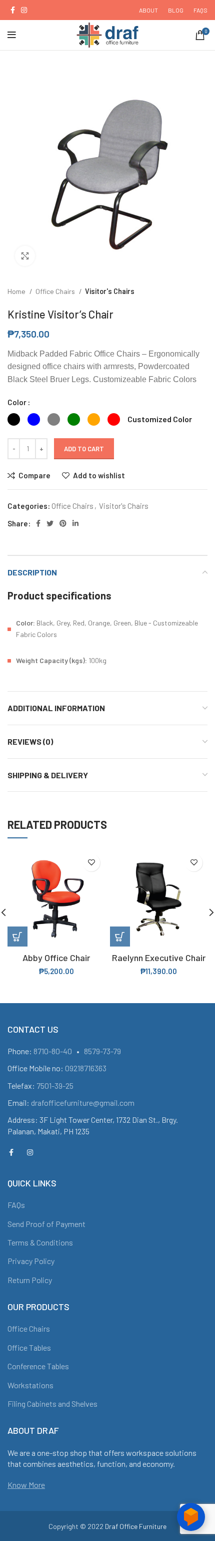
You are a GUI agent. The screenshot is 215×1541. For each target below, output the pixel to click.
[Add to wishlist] (91, 862)
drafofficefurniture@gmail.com (82, 1102)
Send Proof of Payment (47, 1223)
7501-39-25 (55, 1085)
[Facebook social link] (13, 10)
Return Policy (30, 1280)
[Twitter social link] (50, 523)
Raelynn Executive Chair (159, 957)
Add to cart (84, 449)
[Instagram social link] (24, 10)
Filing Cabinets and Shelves (53, 1403)
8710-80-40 (53, 1051)
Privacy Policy (31, 1261)
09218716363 (85, 1068)
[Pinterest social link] (63, 523)
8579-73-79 (102, 1051)
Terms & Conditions (40, 1242)
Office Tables (29, 1347)
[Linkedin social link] (76, 523)
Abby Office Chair (56, 957)
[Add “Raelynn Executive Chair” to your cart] (120, 937)
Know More (26, 1484)
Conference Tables (38, 1366)
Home (17, 291)
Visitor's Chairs (109, 291)
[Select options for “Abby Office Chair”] (18, 937)
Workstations (31, 1385)
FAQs (16, 1204)
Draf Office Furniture (135, 1526)
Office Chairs (56, 291)
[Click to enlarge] (25, 256)
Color (17, 402)
